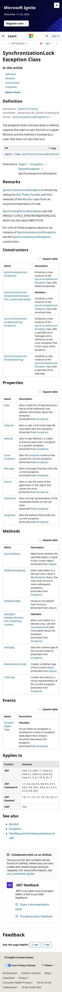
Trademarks (9, 987)
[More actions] (56, 43)
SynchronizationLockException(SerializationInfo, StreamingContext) (17, 296)
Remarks (10, 78)
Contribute (9, 977)
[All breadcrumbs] (5, 43)
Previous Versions (31, 973)
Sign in (55, 35)
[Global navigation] (3, 36)
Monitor (28, 199)
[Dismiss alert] (56, 5)
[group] (31, 154)
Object (22, 164)
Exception (37, 164)
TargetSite (9, 515)
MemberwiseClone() (15, 664)
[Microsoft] (31, 36)
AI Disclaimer (10, 973)
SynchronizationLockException (22, 190)
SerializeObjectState (9, 726)
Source (8, 481)
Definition (10, 74)
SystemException (29, 169)
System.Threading (28, 108)
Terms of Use (44, 982)
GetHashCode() (12, 600)
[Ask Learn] (41, 43)
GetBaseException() (14, 570)
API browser (18, 43)
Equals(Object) (12, 553)
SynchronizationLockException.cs (30, 116)
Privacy (22, 977)
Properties (11, 87)
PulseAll (35, 194)
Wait (49, 194)
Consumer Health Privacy (16, 982)
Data (6, 405)
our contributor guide (20, 874)
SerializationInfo (40, 627)
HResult (8, 438)
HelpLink (9, 425)
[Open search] (47, 36)
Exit (18, 194)
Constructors (12, 82)
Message (9, 468)
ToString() (9, 677)
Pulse (25, 194)
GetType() (9, 647)
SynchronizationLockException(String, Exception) (15, 322)
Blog (47, 973)
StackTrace (10, 498)
